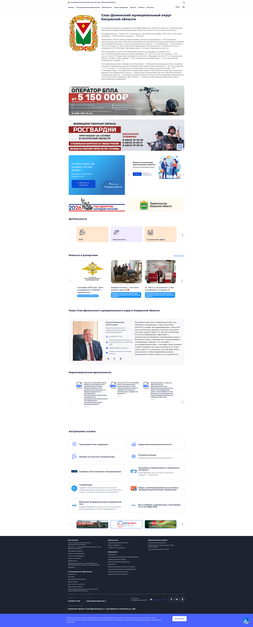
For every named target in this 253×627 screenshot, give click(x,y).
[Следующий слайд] (183, 175)
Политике (70, 622)
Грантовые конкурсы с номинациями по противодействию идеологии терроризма (83, 564)
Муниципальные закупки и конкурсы (121, 567)
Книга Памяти (73, 582)
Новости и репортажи (76, 553)
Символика (72, 574)
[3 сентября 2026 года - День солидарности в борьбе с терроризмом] (92, 271)
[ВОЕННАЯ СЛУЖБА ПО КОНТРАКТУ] (126, 100)
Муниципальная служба (117, 559)
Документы (112, 564)
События (141, 7)
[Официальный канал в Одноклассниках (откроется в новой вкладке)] (182, 599)
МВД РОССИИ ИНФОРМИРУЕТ (88, 296)
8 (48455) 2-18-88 (74, 601)
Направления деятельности (118, 543)
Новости (133, 7)
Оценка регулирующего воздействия (122, 569)
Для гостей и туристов (76, 584)
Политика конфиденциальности (139, 599)
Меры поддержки (121, 7)
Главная (71, 7)
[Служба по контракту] (92, 524)
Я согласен (179, 619)
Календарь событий (75, 551)
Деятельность (107, 7)
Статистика (112, 554)
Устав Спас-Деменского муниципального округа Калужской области (83, 590)
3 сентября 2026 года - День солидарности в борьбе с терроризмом (90, 289)
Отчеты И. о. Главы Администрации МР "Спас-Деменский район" (84, 547)
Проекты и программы (116, 548)
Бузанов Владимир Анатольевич (115, 323)
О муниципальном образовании (88, 7)
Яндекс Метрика (108, 618)
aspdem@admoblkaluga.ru (96, 601)
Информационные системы (118, 572)
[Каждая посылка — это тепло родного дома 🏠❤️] (126, 271)
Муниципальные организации (119, 562)
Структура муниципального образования (123, 557)
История (71, 577)
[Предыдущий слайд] (129, 175)
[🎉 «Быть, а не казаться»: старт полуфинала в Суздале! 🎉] (160, 271)
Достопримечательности (77, 579)
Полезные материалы (76, 556)
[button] (182, 235)
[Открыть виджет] (246, 620)
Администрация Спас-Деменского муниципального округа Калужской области (126, 295)
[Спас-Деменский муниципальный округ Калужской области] (83, 33)
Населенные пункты (75, 586)
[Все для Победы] (160, 524)
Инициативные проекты (157, 543)
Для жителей (73, 540)
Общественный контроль (157, 540)
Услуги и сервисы (74, 558)
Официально (113, 552)
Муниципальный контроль (117, 574)
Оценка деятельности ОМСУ (158, 549)
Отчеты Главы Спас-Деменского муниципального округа (79, 543)
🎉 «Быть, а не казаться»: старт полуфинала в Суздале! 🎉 (159, 288)
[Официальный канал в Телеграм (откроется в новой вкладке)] (171, 599)
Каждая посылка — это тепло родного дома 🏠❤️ (125, 288)
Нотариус (71, 567)
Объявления (72, 561)
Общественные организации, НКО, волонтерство (161, 546)
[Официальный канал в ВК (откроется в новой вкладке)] (176, 599)
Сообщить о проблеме (83, 184)
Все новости (179, 256)
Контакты (150, 7)
